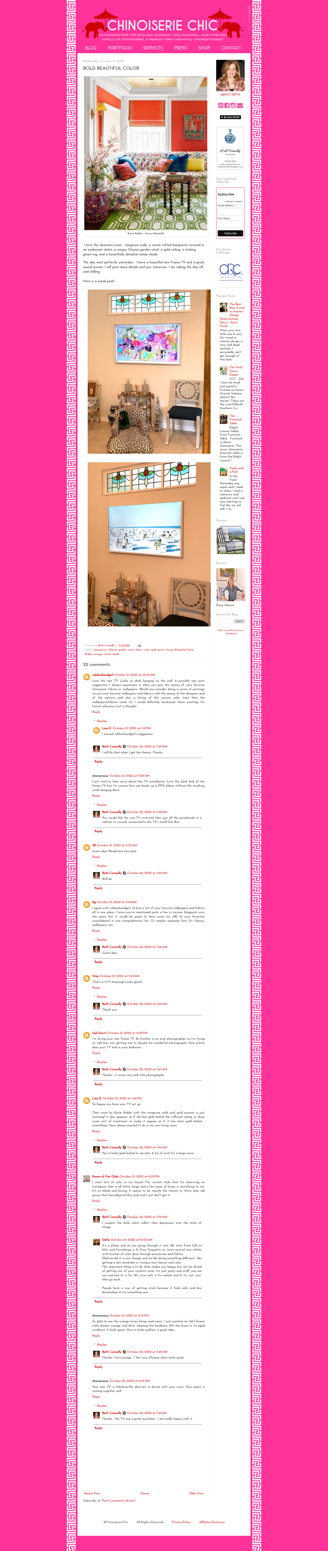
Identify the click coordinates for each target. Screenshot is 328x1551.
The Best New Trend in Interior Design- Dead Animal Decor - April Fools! (232, 315)
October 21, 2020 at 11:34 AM (117, 902)
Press (180, 48)
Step (95, 976)
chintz (138, 649)
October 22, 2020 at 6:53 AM (130, 1381)
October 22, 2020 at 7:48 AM (147, 812)
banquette (100, 649)
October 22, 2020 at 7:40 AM (147, 1352)
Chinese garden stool (121, 649)
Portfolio (120, 48)
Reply (96, 712)
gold (153, 649)
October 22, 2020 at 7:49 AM (147, 746)
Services (153, 48)
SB (94, 845)
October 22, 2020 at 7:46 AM (147, 873)
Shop (204, 48)
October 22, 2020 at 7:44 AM (147, 1147)
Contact (231, 48)
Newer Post (92, 1493)
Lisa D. (107, 728)
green (161, 649)
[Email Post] (139, 645)
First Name (224, 218)
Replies (102, 721)
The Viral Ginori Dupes (235, 371)
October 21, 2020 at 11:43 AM (120, 976)
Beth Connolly (111, 746)
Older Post (196, 1493)
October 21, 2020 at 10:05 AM (134, 675)
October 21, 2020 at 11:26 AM (130, 775)
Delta (106, 1239)
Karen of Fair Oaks (105, 1176)
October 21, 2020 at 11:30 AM (117, 845)
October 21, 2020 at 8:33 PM (129, 1315)
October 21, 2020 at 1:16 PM (132, 728)
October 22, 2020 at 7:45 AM (147, 1069)
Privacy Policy (181, 1522)
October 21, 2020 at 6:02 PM (140, 1176)
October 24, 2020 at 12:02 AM (131, 1239)
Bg (94, 902)
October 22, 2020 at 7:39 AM (147, 1217)
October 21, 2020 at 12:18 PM (127, 1033)
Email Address (227, 205)
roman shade (111, 654)
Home (144, 1493)
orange (98, 654)
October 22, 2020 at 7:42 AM (147, 1004)
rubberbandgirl (102, 675)
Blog (90, 48)
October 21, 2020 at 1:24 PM (122, 1098)
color (147, 649)
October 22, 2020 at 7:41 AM (147, 1413)
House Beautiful (176, 649)
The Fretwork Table (235, 420)
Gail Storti (99, 1033)
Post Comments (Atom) (118, 1500)
